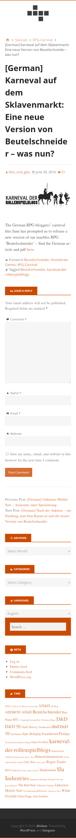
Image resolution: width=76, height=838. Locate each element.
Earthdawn (16, 734)
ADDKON (13, 712)
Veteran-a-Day (54, 791)
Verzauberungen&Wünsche (35, 791)
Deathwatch (45, 727)
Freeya (64, 733)
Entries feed (18, 666)
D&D (61, 718)
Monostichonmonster (49, 756)
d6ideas (41, 826)
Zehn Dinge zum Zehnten (33, 796)
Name (15, 393)
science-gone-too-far (29, 770)
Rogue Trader (56, 761)
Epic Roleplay (32, 733)
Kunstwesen (19, 757)
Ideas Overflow (39, 742)
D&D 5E (13, 726)
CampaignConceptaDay (30, 719)
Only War (29, 762)
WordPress (27, 830)
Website (15, 434)
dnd (55, 726)
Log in (14, 661)
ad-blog (54, 706)
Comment (18, 319)
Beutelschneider (36, 260)
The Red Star (27, 785)
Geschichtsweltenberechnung (17, 742)
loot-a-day (29, 757)
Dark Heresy (30, 727)
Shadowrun (48, 770)
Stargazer (48, 830)
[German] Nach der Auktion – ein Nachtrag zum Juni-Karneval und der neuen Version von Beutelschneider (38, 516)
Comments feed (21, 671)
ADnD (26, 711)
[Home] (7, 39)
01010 (7, 706)
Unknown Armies (45, 785)
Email (15, 413)
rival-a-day (41, 762)
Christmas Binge (48, 719)
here (30, 249)
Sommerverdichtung (38, 779)
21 (63, 172)
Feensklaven (50, 734)
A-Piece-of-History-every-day (24, 706)
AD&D (44, 705)
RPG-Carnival (27, 264)
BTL (16, 719)
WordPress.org (20, 677)
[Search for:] (38, 627)
